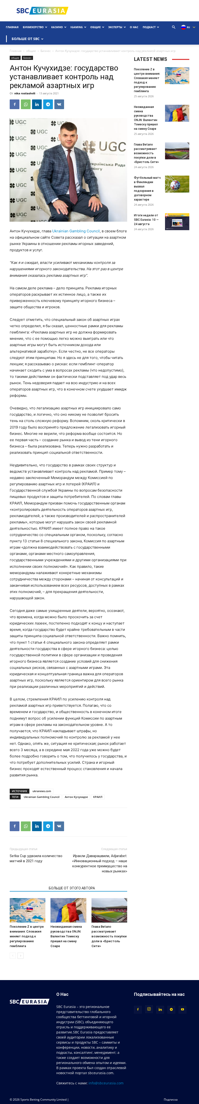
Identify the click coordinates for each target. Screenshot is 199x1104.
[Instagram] (149, 1009)
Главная (12, 27)
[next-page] (20, 956)
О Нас (134, 27)
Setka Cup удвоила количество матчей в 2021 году (36, 858)
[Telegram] (48, 104)
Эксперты (115, 27)
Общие (95, 27)
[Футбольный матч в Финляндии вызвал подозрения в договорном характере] (177, 184)
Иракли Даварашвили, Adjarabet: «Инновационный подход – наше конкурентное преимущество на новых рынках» (99, 863)
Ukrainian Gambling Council (76, 231)
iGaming (76, 27)
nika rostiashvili (24, 93)
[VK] (59, 104)
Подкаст (149, 27)
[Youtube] (182, 1010)
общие (31, 51)
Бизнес (46, 51)
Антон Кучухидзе (76, 797)
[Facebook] (14, 104)
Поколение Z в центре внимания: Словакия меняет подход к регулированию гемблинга (27, 936)
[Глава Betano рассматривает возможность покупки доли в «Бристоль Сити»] (109, 910)
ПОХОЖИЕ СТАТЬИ (28, 888)
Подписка (171, 1099)
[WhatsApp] (26, 104)
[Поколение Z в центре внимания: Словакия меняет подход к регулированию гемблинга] (27, 910)
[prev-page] (13, 956)
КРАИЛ (97, 797)
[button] (174, 27)
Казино (57, 27)
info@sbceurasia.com (106, 1083)
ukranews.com (42, 791)
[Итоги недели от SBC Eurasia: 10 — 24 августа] (177, 221)
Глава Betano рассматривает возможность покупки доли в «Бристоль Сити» (109, 936)
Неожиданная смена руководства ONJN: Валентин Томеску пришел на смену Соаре (66, 936)
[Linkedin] (37, 104)
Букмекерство (33, 27)
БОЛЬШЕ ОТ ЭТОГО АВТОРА (72, 888)
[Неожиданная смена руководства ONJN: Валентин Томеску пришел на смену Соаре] (68, 910)
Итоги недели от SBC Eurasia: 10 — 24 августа (146, 220)
